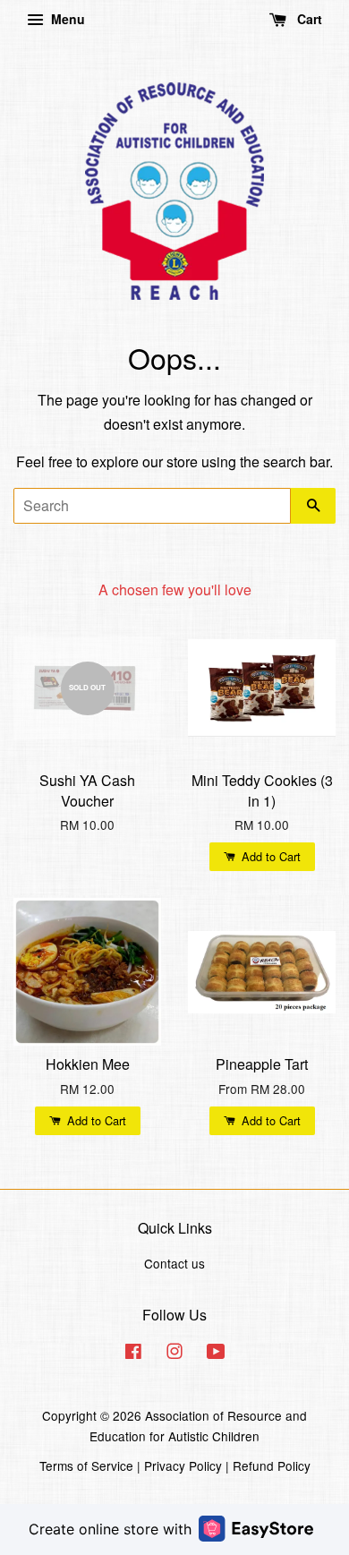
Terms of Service (86, 1465)
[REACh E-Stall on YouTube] (216, 1354)
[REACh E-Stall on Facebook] (133, 1354)
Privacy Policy (183, 1465)
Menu (66, 19)
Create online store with (110, 1529)
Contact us (174, 1263)
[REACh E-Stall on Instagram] (174, 1354)
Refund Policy (272, 1465)
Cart (308, 19)
